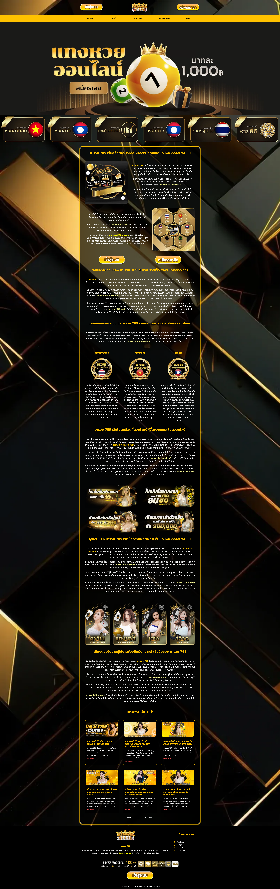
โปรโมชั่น (113, 18)
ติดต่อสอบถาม (164, 18)
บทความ (189, 18)
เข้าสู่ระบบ (138, 18)
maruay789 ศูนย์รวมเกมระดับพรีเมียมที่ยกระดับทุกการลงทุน (178, 742)
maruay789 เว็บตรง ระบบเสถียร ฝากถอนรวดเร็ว (100, 742)
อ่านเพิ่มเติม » (91, 759)
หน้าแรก (90, 18)
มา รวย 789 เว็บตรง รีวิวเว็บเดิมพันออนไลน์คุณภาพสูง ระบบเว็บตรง (177, 792)
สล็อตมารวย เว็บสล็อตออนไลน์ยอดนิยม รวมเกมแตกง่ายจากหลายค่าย (139, 792)
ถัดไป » (152, 818)
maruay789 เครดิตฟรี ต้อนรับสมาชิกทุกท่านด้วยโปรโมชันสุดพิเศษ (137, 744)
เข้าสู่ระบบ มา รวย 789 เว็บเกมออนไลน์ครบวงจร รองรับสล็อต (102, 792)
